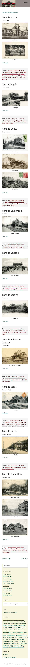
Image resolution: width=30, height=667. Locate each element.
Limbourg (8, 639)
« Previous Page (6, 558)
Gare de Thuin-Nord (12, 474)
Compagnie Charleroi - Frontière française (15, 378)
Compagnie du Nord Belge (11, 72)
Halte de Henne (6, 593)
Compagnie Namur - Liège (11, 74)
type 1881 (18, 643)
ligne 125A (18, 121)
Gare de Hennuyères (7, 595)
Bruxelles (5, 621)
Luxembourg (6, 641)
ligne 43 (13, 637)
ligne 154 (6, 77)
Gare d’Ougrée (9, 84)
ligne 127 (14, 426)
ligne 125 (18, 75)
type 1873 (13, 643)
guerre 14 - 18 (24, 203)
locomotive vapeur (19, 639)
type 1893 (23, 643)
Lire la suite (5, 63)
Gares (22, 70)
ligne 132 (23, 637)
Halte (19, 467)
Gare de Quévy (9, 128)
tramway (8, 643)
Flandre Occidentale (15, 630)
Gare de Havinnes (7, 574)
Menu (26, 2)
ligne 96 (8, 205)
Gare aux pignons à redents (17, 632)
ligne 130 (22, 75)
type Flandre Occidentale (9, 645)
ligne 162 (16, 77)
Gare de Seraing (10, 294)
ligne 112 (16, 637)
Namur (20, 77)
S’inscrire (5, 654)
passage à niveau (18, 641)
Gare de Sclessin (10, 252)
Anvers (4, 620)
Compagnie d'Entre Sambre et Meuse (13, 621)
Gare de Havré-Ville (7, 576)
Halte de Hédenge (7, 579)
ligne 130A (24, 379)
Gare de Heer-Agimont (8, 581)
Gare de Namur (10, 17)
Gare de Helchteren (7, 588)
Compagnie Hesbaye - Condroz (12, 424)
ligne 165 (4, 639)
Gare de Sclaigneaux (12, 210)
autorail (7, 620)
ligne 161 (11, 77)
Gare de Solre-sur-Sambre (11, 341)
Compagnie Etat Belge (11, 627)
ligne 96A (13, 205)
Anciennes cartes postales (14, 70)
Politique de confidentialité (9, 657)
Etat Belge (8, 629)
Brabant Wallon (20, 620)
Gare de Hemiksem (7, 590)
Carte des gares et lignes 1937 (10, 612)
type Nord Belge (9, 123)
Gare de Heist (6, 586)
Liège (9, 121)
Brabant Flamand (13, 620)
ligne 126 (9, 426)
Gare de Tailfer (9, 431)
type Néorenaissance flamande (16, 647)
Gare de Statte (9, 386)
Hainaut (4, 205)
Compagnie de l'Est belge (14, 623)
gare (19, 74)
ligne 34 (7, 637)
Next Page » (25, 558)
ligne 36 (10, 637)
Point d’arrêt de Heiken (8, 583)
